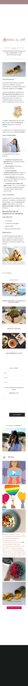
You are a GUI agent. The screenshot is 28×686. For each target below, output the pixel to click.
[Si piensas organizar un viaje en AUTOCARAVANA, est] (14, 545)
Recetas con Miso (14, 328)
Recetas (14, 48)
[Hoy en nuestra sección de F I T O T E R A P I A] (14, 593)
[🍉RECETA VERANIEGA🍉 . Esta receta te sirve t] (14, 521)
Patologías (20, 48)
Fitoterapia (13, 48)
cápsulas (17, 185)
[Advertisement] (14, 19)
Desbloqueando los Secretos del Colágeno (14, 301)
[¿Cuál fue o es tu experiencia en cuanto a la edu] (14, 496)
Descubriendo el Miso (14, 353)
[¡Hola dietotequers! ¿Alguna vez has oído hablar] (14, 472)
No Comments (8, 273)
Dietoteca (7, 48)
